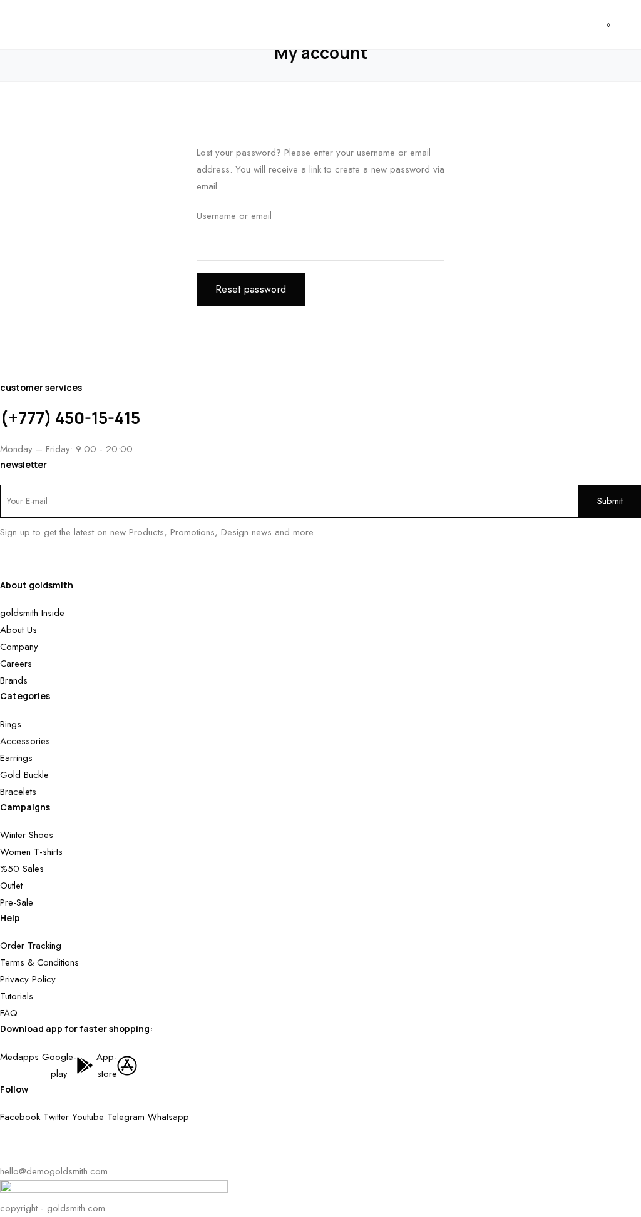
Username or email (234, 216)
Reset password (250, 289)
